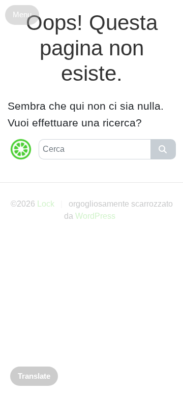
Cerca (163, 149)
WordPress (95, 216)
